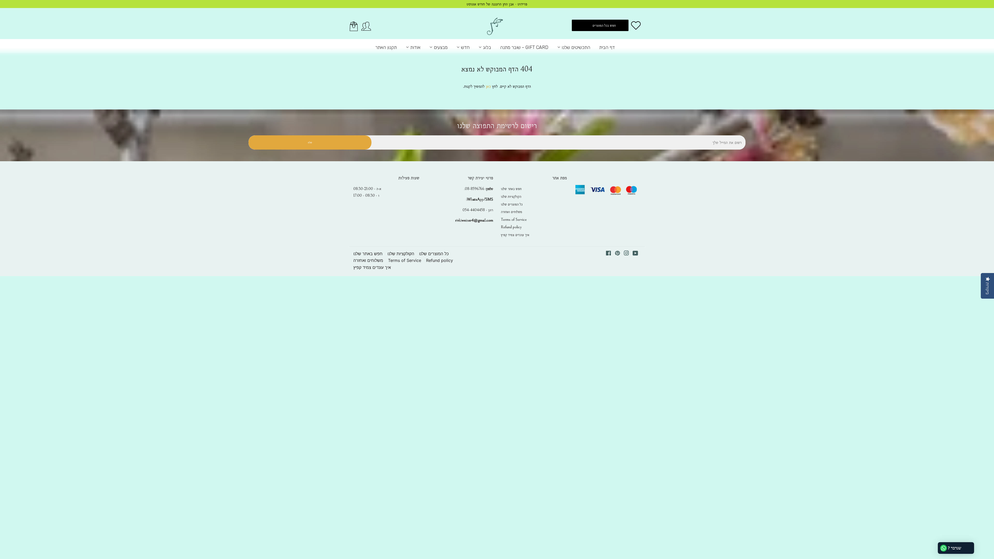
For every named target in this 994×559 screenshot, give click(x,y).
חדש (465, 47)
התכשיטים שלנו (575, 47)
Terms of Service (514, 219)
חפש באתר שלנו (511, 188)
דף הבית (607, 47)
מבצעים (440, 47)
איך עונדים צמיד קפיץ (515, 234)
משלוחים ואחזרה (511, 211)
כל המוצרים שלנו (512, 204)
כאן (488, 86)
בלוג (486, 47)
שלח (310, 142)
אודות (414, 47)
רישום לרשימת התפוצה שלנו (497, 125)
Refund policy (511, 227)
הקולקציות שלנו (511, 196)
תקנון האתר (386, 47)
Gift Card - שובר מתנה (524, 47)
